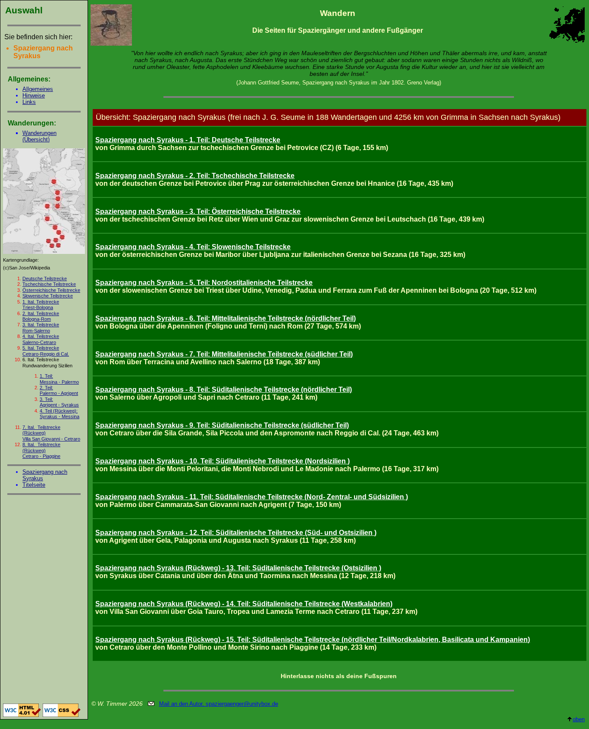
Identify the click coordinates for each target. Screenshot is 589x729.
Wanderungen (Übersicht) (39, 136)
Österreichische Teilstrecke (51, 290)
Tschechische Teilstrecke (49, 284)
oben (579, 719)
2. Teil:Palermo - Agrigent (59, 390)
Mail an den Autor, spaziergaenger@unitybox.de (218, 704)
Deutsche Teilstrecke (44, 278)
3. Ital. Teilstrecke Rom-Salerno (40, 327)
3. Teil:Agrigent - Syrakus (59, 402)
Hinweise (33, 95)
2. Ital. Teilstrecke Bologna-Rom (40, 316)
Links (29, 102)
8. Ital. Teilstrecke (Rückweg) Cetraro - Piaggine (41, 450)
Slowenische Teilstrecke (47, 295)
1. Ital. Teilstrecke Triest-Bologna (40, 304)
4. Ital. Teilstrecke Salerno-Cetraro (40, 339)
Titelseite (33, 485)
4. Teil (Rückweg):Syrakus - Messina (59, 413)
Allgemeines (37, 89)
